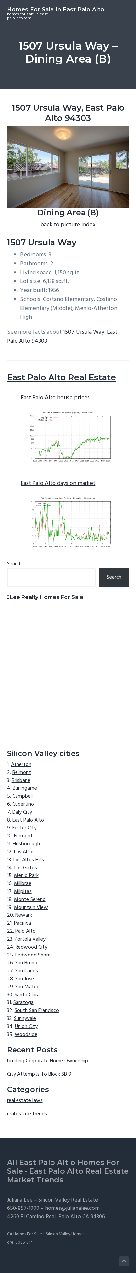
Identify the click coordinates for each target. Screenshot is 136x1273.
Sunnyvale (25, 1018)
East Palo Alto (28, 820)
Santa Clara (27, 995)
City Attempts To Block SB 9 (39, 1074)
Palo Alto (25, 931)
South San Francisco (37, 1010)
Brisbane (21, 780)
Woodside (26, 1034)
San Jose (24, 979)
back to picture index (68, 225)
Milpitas (23, 891)
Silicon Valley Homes (65, 1234)
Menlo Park (26, 875)
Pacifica (22, 923)
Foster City (24, 828)
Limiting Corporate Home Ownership (47, 1061)
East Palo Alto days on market (58, 483)
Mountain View (31, 907)
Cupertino (23, 804)
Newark (23, 915)
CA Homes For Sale (24, 1234)
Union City (26, 1026)
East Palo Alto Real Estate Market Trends (68, 1176)
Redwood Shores (34, 955)
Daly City (22, 812)
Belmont (21, 772)
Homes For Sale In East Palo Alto (55, 9)
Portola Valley (30, 939)
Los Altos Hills (28, 860)
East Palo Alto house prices (55, 398)
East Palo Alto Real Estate (61, 377)
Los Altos (24, 852)
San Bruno (26, 963)
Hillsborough (26, 844)
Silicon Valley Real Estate (68, 1200)
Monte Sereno (30, 899)
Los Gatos (25, 868)
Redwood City (31, 947)
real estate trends (27, 1114)
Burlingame (25, 788)
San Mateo (27, 987)
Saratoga (23, 1002)
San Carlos (26, 971)
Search (14, 564)
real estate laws (25, 1100)
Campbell (22, 796)
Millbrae (22, 883)
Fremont (23, 836)
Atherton (21, 764)
